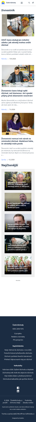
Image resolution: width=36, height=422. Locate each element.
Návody (4, 59)
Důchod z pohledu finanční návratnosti (18, 356)
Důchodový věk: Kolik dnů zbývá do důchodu (18, 373)
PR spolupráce (18, 340)
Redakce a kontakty (18, 337)
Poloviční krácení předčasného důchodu (18, 353)
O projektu (18, 333)
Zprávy (3, 160)
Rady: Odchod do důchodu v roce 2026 (18, 350)
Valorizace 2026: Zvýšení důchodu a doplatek (18, 369)
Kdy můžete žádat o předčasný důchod (18, 376)
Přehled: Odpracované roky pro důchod (18, 359)
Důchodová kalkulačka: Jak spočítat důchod (18, 379)
